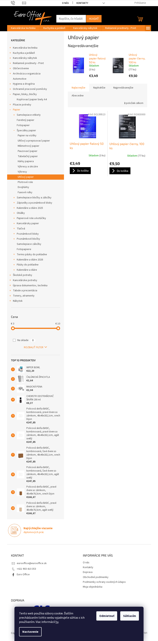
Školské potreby (22, 275)
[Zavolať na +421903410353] (16, 3)
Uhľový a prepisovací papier (34, 141)
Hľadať (94, 18)
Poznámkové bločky (28, 239)
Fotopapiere (24, 249)
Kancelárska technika (25, 48)
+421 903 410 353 (26, 569)
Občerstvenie (21, 68)
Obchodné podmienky (95, 577)
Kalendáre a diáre (27, 270)
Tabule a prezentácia (25, 290)
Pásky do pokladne (28, 265)
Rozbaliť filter (33, 347)
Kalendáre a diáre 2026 (30, 260)
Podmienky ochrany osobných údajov (104, 582)
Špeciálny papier (26, 130)
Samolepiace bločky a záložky (34, 198)
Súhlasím (129, 616)
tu (56, 622)
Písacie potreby (22, 105)
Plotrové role (25, 182)
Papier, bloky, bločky (25, 94)
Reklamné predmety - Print (28, 63)
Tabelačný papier (28, 156)
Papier (16, 110)
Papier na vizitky (27, 135)
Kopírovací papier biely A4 (32, 99)
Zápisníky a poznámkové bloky (34, 203)
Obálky (21, 213)
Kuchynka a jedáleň (24, 53)
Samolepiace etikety (29, 115)
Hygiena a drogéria (24, 84)
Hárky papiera (26, 161)
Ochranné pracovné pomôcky (30, 89)
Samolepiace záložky (29, 244)
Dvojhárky (23, 187)
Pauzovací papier (27, 151)
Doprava (87, 572)
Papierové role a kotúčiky (31, 218)
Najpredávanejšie (123, 88)
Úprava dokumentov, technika (30, 285)
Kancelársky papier (28, 223)
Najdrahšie (99, 88)
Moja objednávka (92, 587)
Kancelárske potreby (25, 280)
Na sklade (25, 340)
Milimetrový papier (28, 146)
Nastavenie (30, 632)
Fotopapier (23, 125)
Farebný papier (25, 120)
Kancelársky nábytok (25, 58)
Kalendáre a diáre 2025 (30, 208)
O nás (65, 3)
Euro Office (23, 574)
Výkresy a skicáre (28, 166)
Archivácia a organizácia (26, 74)
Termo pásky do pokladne (32, 254)
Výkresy (22, 172)
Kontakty (82, 3)
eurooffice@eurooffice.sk (32, 563)
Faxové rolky (25, 192)
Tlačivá (21, 229)
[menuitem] (23, 28)
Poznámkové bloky (28, 234)
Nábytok (18, 301)
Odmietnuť (106, 616)
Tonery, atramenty (23, 296)
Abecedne (78, 96)
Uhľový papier (26, 177)
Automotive (19, 79)
